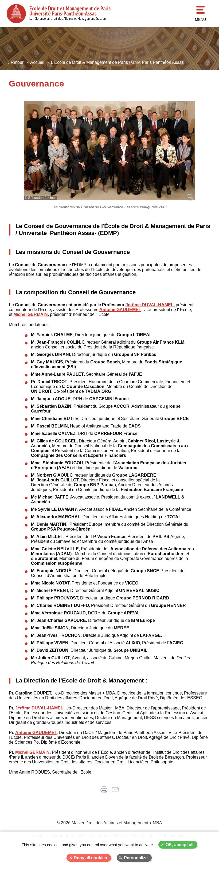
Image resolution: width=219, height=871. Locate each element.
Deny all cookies (90, 858)
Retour (17, 62)
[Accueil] (16, 13)
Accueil (37, 62)
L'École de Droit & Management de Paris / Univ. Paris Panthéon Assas (117, 62)
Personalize (136, 858)
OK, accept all (179, 844)
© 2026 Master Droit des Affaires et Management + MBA (109, 823)
